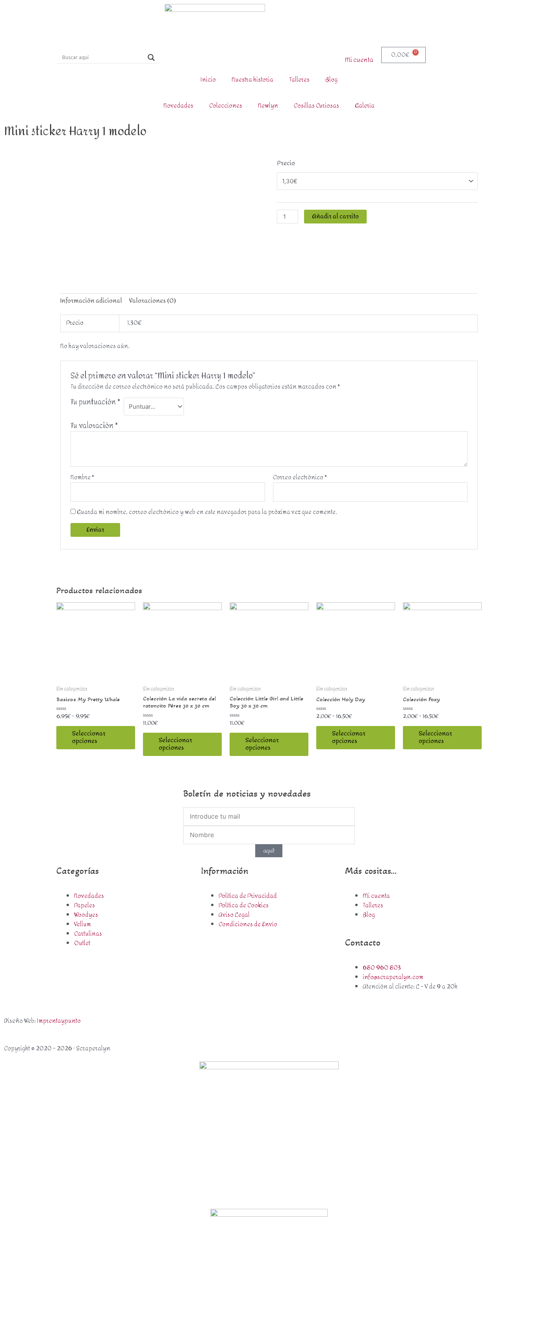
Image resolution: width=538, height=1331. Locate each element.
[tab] (91, 301)
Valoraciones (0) (152, 301)
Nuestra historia (252, 80)
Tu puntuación (95, 403)
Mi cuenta (359, 60)
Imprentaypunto (59, 1021)
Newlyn (268, 106)
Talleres (299, 80)
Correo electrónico (300, 477)
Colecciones (225, 106)
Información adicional (91, 301)
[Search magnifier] (151, 57)
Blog (331, 80)
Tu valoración (94, 426)
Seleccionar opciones (89, 737)
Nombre (82, 477)
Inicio (208, 80)
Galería (365, 106)
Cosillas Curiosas (316, 106)
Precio (286, 163)
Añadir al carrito (335, 216)
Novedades (178, 106)
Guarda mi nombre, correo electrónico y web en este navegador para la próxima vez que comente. (207, 512)
